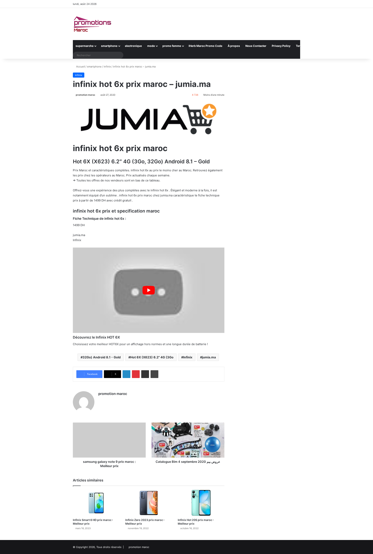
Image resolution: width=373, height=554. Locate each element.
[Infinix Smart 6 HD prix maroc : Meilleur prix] (96, 503)
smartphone (109, 45)
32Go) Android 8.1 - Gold (102, 357)
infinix (107, 66)
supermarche (84, 45)
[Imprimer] (154, 374)
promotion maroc (85, 94)
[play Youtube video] (148, 290)
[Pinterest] (136, 374)
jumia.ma (209, 357)
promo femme (171, 45)
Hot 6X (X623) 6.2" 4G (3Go (151, 357)
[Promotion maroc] (92, 24)
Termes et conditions (310, 45)
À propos (234, 45)
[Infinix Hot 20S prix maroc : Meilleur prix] (201, 503)
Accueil (80, 66)
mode (151, 45)
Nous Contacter (255, 45)
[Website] (100, 400)
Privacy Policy (281, 45)
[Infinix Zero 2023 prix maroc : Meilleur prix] (148, 503)
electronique (133, 45)
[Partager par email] (145, 374)
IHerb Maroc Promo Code (205, 45)
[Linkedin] (126, 374)
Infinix (187, 357)
